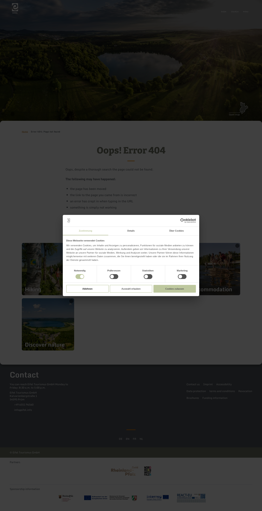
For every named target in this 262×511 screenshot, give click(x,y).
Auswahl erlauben (131, 288)
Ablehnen (87, 288)
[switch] (114, 276)
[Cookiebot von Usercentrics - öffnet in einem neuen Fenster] (182, 220)
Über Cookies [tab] (176, 230)
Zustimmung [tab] (85, 230)
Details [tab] (131, 230)
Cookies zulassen (174, 288)
